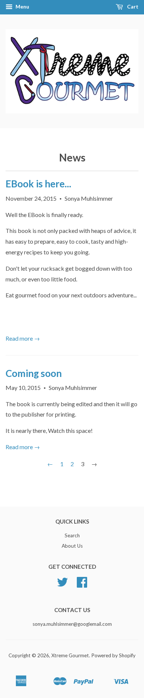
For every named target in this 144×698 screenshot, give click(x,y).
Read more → (23, 338)
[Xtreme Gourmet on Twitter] (62, 585)
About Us (72, 546)
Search (72, 535)
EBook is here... (38, 184)
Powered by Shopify (113, 655)
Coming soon (34, 373)
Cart (132, 6)
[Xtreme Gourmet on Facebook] (82, 585)
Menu (21, 6)
